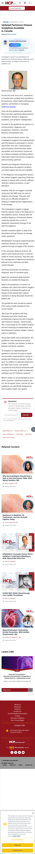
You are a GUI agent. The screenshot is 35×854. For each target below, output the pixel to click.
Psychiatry (28, 434)
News (20, 765)
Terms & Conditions (17, 718)
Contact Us (17, 711)
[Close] (33, 813)
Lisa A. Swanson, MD (11, 522)
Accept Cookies (17, 850)
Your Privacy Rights (17, 720)
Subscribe (25, 415)
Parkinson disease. (8, 106)
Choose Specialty (15, 8)
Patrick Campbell (10, 561)
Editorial (17, 709)
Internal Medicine (8, 434)
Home (5, 765)
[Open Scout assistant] (25, 2)
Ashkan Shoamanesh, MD (13, 637)
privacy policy (10, 420)
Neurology (19, 434)
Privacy (17, 716)
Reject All (17, 845)
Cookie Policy (16, 836)
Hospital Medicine (20, 431)
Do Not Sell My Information (17, 714)
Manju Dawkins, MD (11, 483)
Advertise (17, 707)
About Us (17, 705)
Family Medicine (7, 431)
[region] (17, 832)
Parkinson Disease (8, 437)
